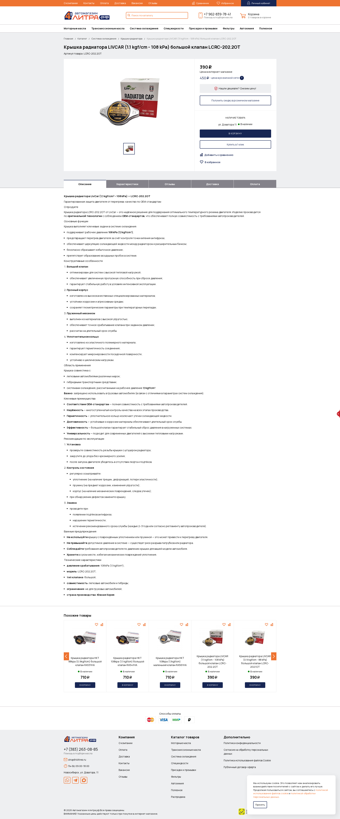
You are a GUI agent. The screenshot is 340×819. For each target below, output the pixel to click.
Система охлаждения (144, 28)
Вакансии (137, 3)
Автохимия (247, 28)
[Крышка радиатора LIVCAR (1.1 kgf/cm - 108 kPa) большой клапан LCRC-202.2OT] (129, 102)
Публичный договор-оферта (240, 767)
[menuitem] (77, 28)
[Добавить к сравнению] (102, 624)
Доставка (120, 3)
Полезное (265, 28)
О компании (71, 3)
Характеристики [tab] (127, 184)
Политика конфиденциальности (242, 743)
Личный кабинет (260, 3)
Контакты (88, 3)
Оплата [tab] (255, 184)
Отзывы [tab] (170, 184)
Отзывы (152, 3)
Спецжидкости (174, 28)
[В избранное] (97, 624)
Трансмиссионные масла (107, 28)
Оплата (104, 3)
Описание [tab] (84, 184)
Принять (260, 804)
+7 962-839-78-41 (217, 14)
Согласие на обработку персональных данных (246, 751)
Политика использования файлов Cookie (247, 760)
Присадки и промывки (203, 28)
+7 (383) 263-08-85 (81, 749)
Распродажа (178, 796)
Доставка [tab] (212, 184)
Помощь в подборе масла (218, 17)
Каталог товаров (185, 737)
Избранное (227, 3)
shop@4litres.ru (77, 759)
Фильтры (228, 28)
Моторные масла (75, 28)
